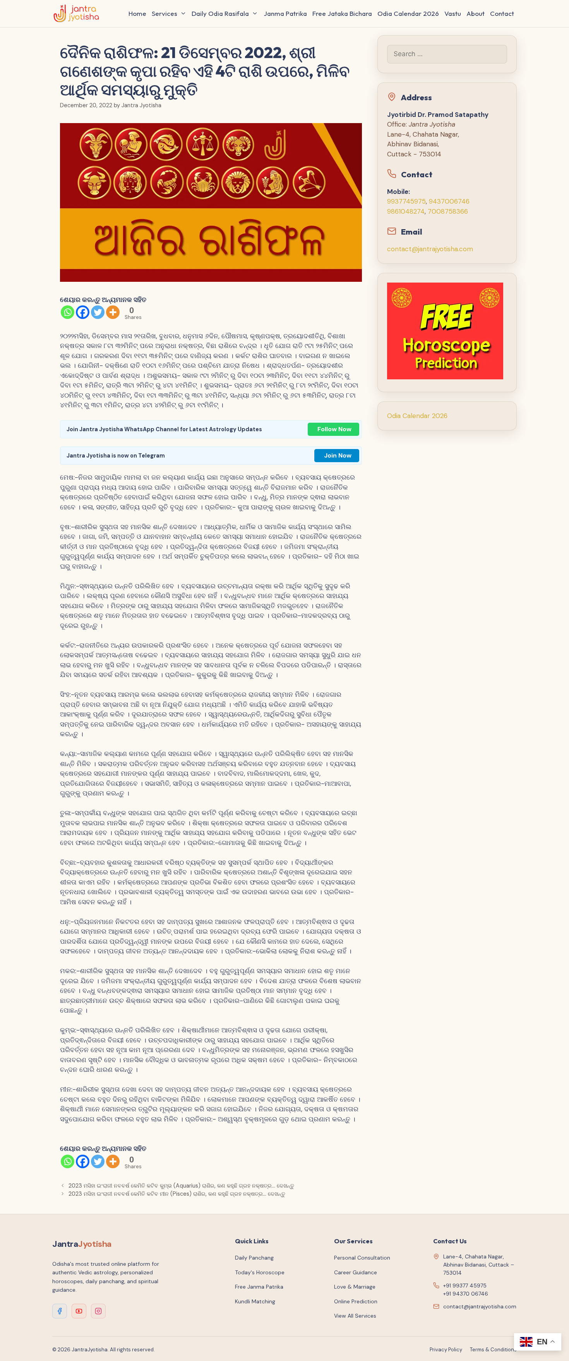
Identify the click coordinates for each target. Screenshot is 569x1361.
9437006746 (449, 201)
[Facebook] (82, 312)
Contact (502, 13)
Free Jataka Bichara (342, 13)
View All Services (355, 1315)
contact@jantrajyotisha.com (430, 249)
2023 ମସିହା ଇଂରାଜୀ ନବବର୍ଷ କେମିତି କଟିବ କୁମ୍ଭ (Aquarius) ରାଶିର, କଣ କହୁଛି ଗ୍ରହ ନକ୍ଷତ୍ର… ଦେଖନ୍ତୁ (181, 1185)
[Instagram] (98, 1311)
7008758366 (448, 211)
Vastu (452, 13)
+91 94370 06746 (465, 1293)
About (475, 13)
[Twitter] (98, 312)
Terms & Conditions (493, 1349)
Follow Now (334, 429)
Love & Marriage (354, 1286)
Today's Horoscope (259, 1272)
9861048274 (406, 211)
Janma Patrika (285, 13)
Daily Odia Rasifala (220, 13)
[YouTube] (79, 1311)
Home (137, 13)
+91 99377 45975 (465, 1285)
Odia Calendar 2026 (408, 13)
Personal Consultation (362, 1257)
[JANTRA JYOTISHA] (78, 13)
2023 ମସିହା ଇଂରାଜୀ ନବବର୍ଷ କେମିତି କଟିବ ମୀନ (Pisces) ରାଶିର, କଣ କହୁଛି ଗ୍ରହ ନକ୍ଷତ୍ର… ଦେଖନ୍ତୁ (177, 1193)
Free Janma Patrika (259, 1286)
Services (164, 13)
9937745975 (406, 201)
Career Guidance (355, 1272)
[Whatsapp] (67, 312)
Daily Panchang (254, 1257)
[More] (113, 312)
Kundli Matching (255, 1301)
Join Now (337, 455)
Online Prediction (355, 1301)
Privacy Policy (446, 1349)
